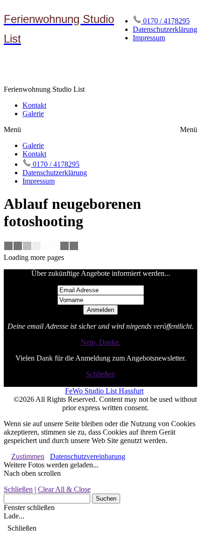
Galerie (33, 114)
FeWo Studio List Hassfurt (104, 391)
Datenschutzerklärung (165, 29)
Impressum (149, 38)
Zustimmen (27, 456)
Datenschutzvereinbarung (87, 456)
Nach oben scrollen (32, 473)
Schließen (100, 374)
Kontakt (34, 105)
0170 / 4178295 (165, 21)
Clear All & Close (64, 489)
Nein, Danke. (101, 342)
